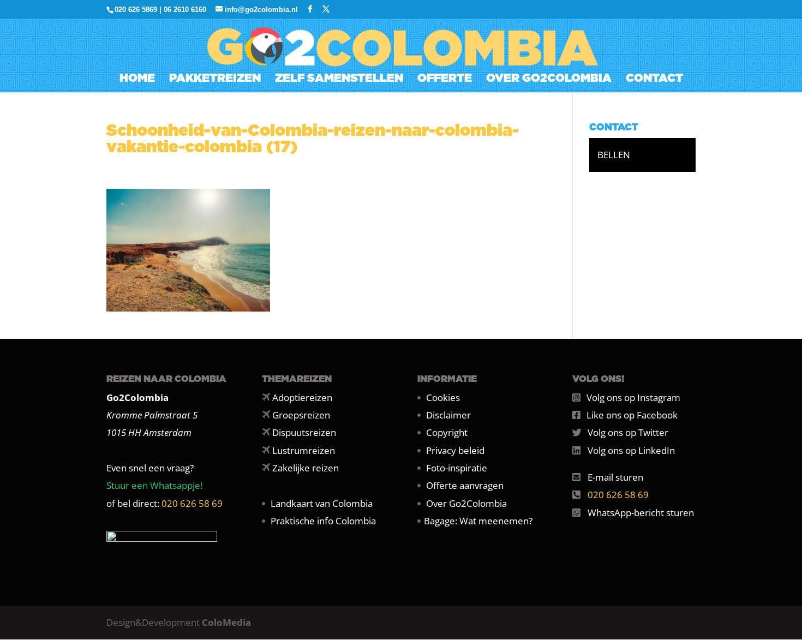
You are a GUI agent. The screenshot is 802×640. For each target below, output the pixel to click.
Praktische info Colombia (323, 521)
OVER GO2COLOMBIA (549, 79)
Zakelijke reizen (305, 468)
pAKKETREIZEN (215, 79)
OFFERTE (444, 79)
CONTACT (654, 79)
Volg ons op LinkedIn (631, 450)
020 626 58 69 (192, 503)
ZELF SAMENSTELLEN (339, 79)
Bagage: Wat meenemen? (478, 521)
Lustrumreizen (303, 450)
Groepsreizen (301, 415)
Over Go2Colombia (466, 503)
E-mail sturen (615, 477)
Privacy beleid (455, 450)
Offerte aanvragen (465, 485)
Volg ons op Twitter (628, 432)
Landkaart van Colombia (322, 503)
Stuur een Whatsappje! (154, 485)
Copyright (447, 432)
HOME (137, 79)
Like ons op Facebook (632, 415)
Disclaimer (448, 415)
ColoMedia (226, 622)
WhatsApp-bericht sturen (641, 512)
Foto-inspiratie (456, 468)
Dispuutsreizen (304, 432)
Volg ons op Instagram (633, 397)
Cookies (443, 397)
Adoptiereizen (302, 397)
